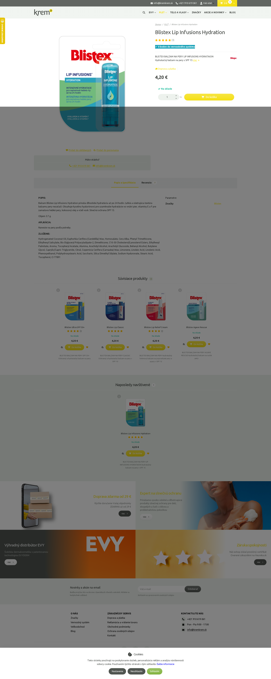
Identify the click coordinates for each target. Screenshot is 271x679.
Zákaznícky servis (119, 613)
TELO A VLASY (178, 12)
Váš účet (207, 3)
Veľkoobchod (78, 626)
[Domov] (43, 12)
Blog (73, 631)
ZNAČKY (196, 12)
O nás (74, 613)
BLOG (233, 12)
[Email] (183, 630)
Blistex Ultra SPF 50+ (75, 327)
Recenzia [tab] (148, 182)
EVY (151, 12)
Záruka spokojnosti (251, 545)
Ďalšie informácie (165, 664)
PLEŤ (164, 13)
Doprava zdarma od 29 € (112, 496)
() (173, 40)
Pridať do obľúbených (80, 150)
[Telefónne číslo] (183, 619)
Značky (74, 618)
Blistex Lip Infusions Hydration (135, 433)
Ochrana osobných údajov (121, 631)
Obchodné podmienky (118, 626)
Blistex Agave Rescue (196, 327)
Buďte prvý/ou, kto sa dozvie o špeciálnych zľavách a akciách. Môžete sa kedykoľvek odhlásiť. (99, 593)
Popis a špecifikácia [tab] (125, 182)
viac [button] (123, 513)
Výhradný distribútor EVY (24, 545)
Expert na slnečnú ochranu (160, 493)
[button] (234, 3)
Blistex (217, 203)
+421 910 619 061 (81, 166)
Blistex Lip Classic (115, 327)
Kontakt (111, 635)
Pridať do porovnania (108, 150)
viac (195, 60)
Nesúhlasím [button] (136, 671)
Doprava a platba (167, 68)
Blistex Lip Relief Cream (156, 327)
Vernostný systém (80, 622)
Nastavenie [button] (117, 671)
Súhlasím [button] (154, 671)
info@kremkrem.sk (105, 166)
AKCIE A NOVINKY (214, 12)
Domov (158, 24)
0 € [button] (227, 3)
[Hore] (177, 95)
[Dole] (177, 98)
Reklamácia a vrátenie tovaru (122, 622)
